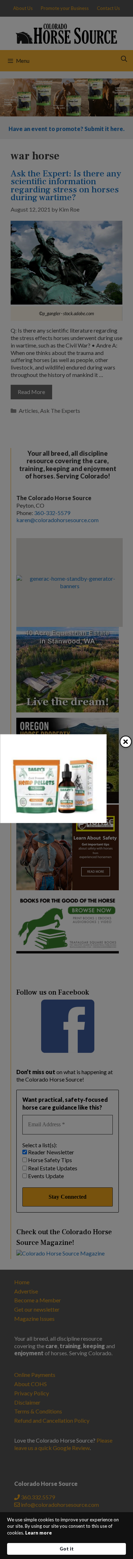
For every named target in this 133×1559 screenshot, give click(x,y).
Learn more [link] (38, 1533)
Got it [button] (67, 1549)
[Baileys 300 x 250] (53, 820)
